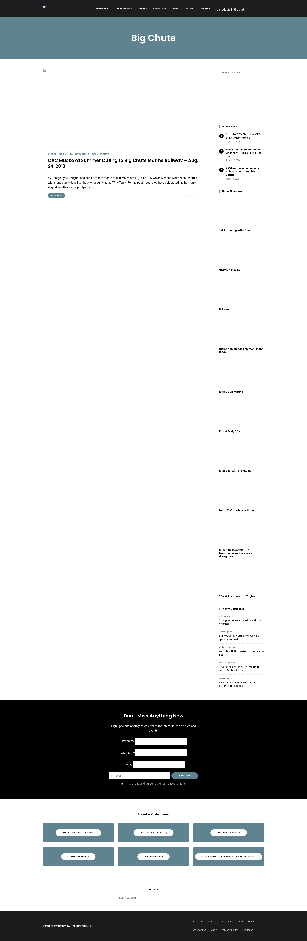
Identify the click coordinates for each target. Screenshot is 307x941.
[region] (241, 101)
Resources (159, 8)
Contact (206, 8)
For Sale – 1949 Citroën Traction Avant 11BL (241, 653)
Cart (214, 930)
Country (128, 764)
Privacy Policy (230, 930)
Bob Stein (223, 616)
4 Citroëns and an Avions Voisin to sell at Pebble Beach (239, 668)
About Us (198, 921)
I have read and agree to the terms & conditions (155, 784)
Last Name (128, 753)
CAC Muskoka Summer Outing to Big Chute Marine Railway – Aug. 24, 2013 (123, 163)
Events (142, 8)
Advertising (226, 921)
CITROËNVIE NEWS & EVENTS (92, 154)
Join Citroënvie (247, 921)
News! (176, 8)
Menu (260, 8)
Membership (103, 8)
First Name (128, 741)
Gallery (190, 8)
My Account (199, 930)
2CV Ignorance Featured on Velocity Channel (240, 622)
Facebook (149, 926)
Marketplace (124, 8)
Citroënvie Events (60, 154)
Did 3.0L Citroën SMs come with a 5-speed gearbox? (240, 637)
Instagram (157, 926)
